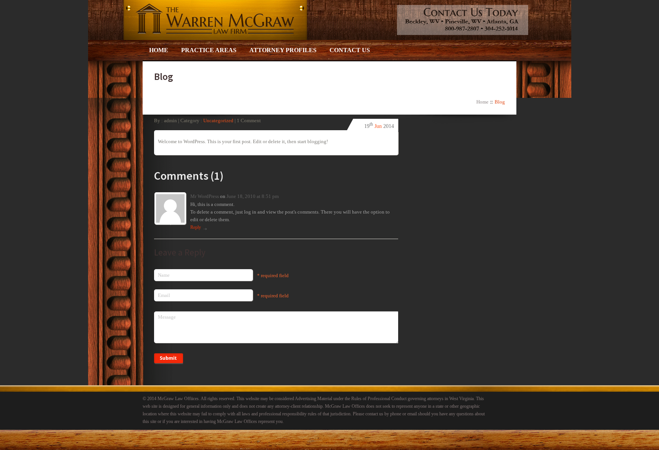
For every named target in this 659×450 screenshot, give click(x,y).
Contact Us (350, 50)
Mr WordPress (205, 196)
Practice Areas (208, 50)
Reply (195, 227)
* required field (273, 275)
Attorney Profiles (283, 50)
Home (158, 50)
